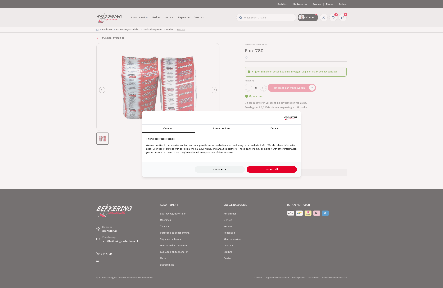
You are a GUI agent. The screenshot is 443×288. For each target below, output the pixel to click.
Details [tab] (274, 128)
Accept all (272, 169)
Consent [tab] (168, 128)
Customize (219, 169)
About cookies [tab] (221, 128)
